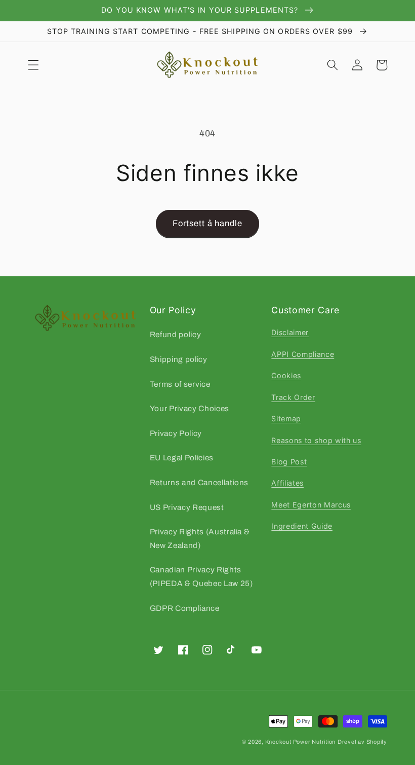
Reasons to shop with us (316, 440)
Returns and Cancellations (199, 482)
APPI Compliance (302, 354)
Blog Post (289, 461)
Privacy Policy (176, 433)
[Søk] (332, 65)
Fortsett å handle (208, 223)
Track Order (293, 397)
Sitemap (286, 418)
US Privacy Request (187, 507)
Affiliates (287, 483)
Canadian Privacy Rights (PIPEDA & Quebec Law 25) (201, 576)
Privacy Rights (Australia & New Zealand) (200, 538)
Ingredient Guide (302, 526)
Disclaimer (290, 332)
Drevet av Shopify (362, 742)
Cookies (286, 375)
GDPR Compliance (185, 608)
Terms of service (180, 384)
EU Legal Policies (182, 457)
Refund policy (175, 334)
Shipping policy (179, 359)
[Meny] (33, 65)
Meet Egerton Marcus (311, 504)
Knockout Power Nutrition (300, 742)
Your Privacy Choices (189, 408)
